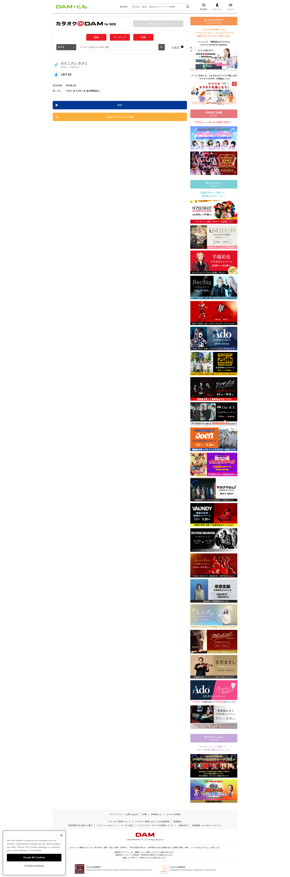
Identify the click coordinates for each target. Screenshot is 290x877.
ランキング (120, 37)
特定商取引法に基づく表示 (80, 825)
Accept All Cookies (34, 857)
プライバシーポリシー (106, 825)
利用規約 (177, 821)
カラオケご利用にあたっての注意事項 (152, 821)
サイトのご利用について (120, 821)
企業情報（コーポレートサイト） (207, 825)
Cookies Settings (34, 865)
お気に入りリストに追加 (120, 116)
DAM (144, 814)
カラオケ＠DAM (173, 814)
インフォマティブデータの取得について (155, 825)
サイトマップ (116, 814)
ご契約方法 (183, 825)
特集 (143, 37)
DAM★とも (156, 814)
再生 (119, 105)
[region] (34, 852)
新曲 (96, 37)
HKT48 (66, 74)
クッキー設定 (127, 825)
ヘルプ (176, 47)
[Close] (61, 835)
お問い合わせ (132, 814)
